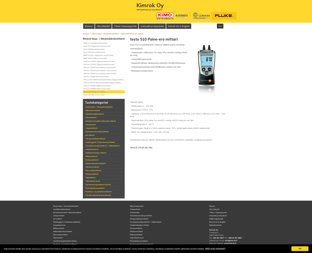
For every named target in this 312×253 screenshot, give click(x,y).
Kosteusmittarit (136, 228)
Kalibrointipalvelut (216, 219)
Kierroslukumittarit (60, 235)
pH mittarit (57, 219)
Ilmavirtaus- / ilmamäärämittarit (65, 206)
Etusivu (89, 26)
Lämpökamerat (59, 225)
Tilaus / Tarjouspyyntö (218, 212)
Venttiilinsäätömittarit (61, 209)
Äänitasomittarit (136, 231)
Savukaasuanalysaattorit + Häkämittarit (145, 222)
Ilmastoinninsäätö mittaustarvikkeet (67, 212)
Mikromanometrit (136, 206)
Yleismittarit (58, 238)
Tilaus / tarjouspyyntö (125, 26)
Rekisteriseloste (215, 225)
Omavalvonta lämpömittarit (141, 216)
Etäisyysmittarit (136, 235)
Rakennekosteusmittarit (62, 231)
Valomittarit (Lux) (137, 238)
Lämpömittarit (58, 216)
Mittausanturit (58, 228)
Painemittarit (135, 209)
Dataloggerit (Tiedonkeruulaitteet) (66, 222)
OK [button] (300, 249)
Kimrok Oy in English (178, 26)
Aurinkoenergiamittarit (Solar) (65, 241)
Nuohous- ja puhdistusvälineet (65, 244)
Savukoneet (134, 212)
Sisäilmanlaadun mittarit (139, 225)
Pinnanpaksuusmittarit (139, 241)
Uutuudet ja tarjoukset (218, 216)
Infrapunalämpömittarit (139, 219)
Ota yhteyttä (103, 26)
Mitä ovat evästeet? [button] (215, 248)
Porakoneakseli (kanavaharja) (141, 244)
